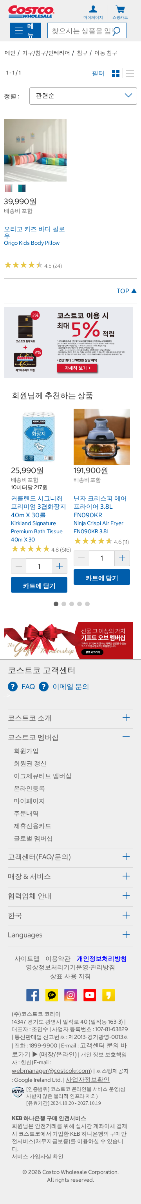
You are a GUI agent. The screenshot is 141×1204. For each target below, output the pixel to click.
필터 (98, 73)
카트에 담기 (39, 586)
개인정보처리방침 (102, 958)
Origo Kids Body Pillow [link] (32, 242)
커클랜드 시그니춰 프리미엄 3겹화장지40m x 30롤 (38, 506)
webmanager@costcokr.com (51, 1070)
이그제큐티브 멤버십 (43, 776)
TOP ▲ (127, 291)
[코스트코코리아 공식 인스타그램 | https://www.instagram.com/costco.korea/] (71, 997)
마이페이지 (29, 801)
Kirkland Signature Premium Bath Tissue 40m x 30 (37, 531)
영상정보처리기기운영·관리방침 (70, 967)
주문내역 (26, 813)
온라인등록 (29, 788)
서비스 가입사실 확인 (37, 1156)
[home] (31, 11)
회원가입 (26, 751)
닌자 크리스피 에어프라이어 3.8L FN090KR (100, 506)
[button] (119, 30)
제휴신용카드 (32, 826)
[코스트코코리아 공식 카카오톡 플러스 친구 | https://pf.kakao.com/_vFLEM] (52, 997)
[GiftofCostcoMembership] (68, 654)
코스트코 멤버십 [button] (33, 737)
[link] (35, 177)
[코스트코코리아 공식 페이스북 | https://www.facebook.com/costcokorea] (33, 997)
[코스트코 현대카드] (68, 374)
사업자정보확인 (88, 1079)
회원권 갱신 (30, 763)
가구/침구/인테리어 (46, 52)
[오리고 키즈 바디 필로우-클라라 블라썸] (9, 188)
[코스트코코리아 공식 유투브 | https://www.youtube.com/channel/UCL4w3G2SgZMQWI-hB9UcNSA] (90, 997)
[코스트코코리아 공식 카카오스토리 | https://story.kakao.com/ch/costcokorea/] (108, 997)
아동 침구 (106, 52)
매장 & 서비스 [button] (29, 876)
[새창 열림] (19, 1093)
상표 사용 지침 (70, 976)
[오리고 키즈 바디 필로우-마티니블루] (22, 188)
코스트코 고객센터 (42, 670)
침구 (82, 52)
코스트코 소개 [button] (30, 717)
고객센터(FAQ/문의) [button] (39, 856)
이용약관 (57, 958)
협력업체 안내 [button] (30, 895)
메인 (10, 52)
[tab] (70, 718)
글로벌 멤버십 (33, 838)
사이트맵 (27, 958)
